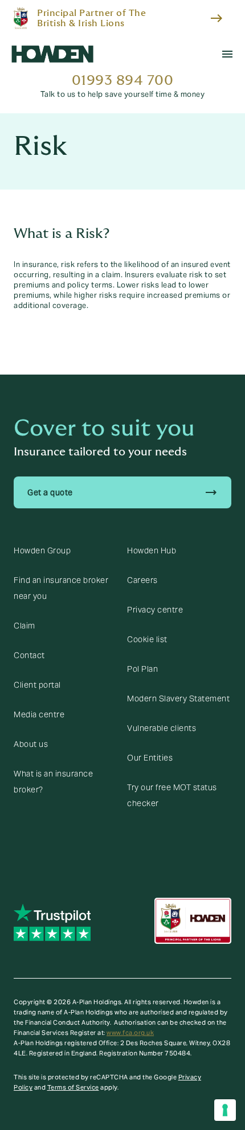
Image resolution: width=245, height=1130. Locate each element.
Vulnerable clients (161, 728)
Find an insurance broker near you (61, 588)
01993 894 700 (123, 80)
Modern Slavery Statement (178, 698)
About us (31, 744)
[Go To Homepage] (52, 54)
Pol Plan (142, 669)
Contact (29, 655)
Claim (24, 626)
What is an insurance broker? (53, 782)
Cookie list (147, 639)
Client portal (37, 685)
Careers (142, 580)
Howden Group (42, 550)
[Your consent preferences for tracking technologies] (225, 1110)
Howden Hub (151, 550)
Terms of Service (73, 1087)
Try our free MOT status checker (172, 795)
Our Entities (150, 758)
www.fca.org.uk (130, 1033)
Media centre (39, 714)
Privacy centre (155, 610)
